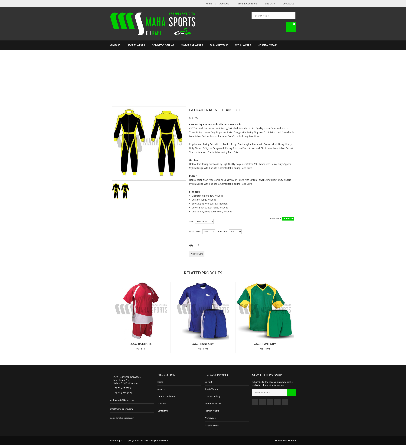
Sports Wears (136, 45)
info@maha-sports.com (121, 408)
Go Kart (115, 45)
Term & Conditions (166, 396)
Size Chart (270, 3)
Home (209, 3)
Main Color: (195, 231)
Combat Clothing (163, 45)
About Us (224, 3)
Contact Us (288, 3)
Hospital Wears (267, 45)
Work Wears (243, 45)
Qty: (191, 245)
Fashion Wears (219, 45)
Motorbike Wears (192, 45)
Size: (191, 221)
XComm (292, 440)
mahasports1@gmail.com (122, 400)
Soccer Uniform (141, 343)
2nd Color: (221, 231)
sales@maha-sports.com (122, 417)
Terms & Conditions (247, 3)
